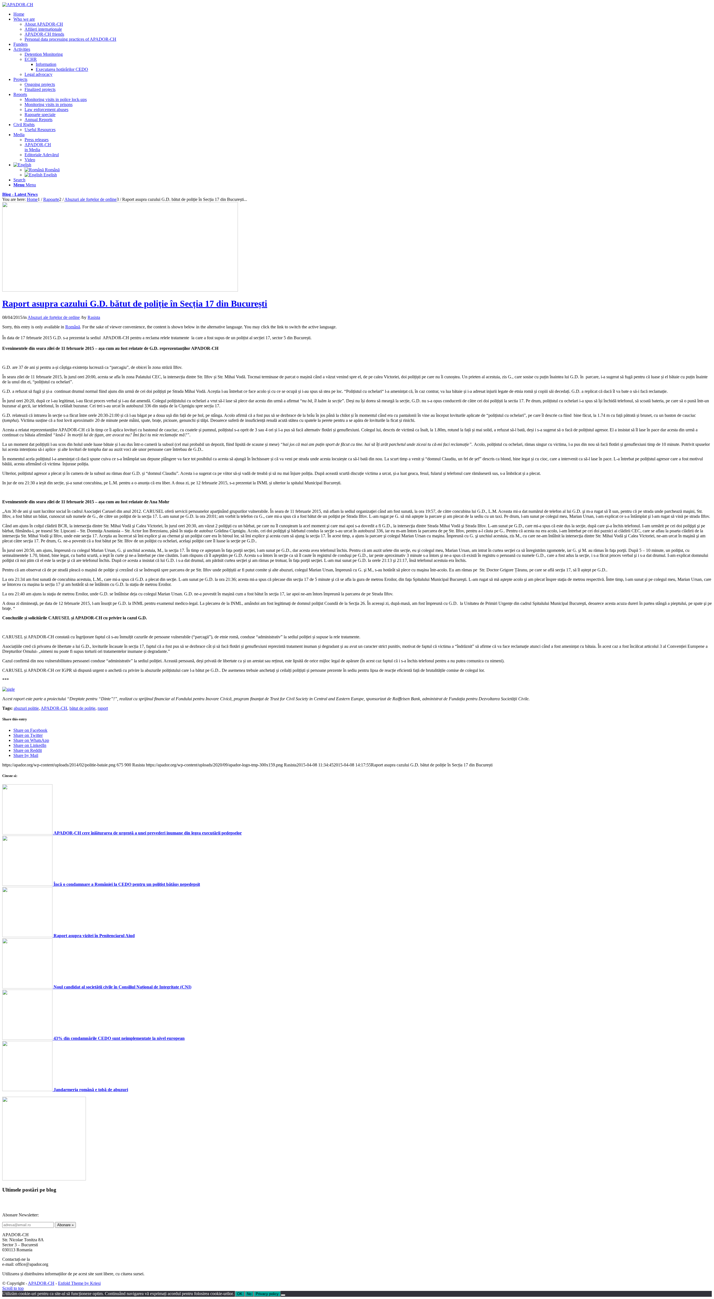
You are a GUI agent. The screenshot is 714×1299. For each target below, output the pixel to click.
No (249, 1294)
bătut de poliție (82, 708)
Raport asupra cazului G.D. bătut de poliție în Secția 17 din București (134, 304)
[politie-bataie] (120, 290)
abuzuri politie (26, 708)
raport (103, 708)
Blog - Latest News (20, 194)
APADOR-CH (54, 708)
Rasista (94, 317)
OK (239, 1294)
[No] (283, 1295)
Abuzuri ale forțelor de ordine (54, 317)
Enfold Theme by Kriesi (79, 1283)
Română (72, 326)
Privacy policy (267, 1294)
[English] (22, 164)
